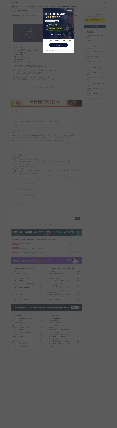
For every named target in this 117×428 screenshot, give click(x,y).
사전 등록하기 (58, 45)
